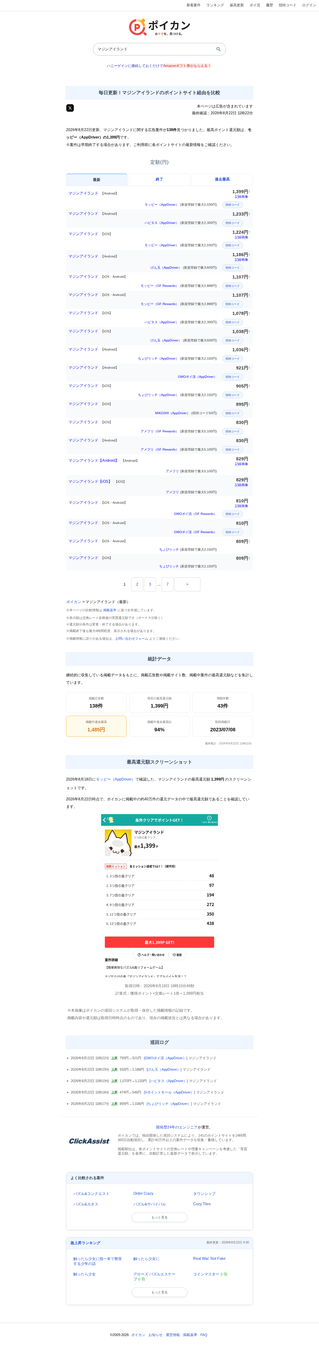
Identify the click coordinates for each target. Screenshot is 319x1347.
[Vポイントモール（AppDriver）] (169, 1092)
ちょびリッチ (188, 549)
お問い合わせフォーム (131, 638)
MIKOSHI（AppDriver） (186, 413)
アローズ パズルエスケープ (154, 1276)
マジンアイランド (93, 193)
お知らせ (156, 1335)
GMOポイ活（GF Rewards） (195, 514)
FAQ (203, 1335)
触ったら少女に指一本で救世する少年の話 (97, 1261)
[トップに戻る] (310, 1336)
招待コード (287, 5)
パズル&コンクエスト (91, 1194)
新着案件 (194, 5)
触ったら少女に (146, 1259)
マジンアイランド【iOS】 (97, 481)
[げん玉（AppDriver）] (164, 1069)
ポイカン (73, 602)
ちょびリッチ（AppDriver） (177, 358)
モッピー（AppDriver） (181, 204)
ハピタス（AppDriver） (181, 223)
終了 (159, 179)
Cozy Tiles (202, 1204)
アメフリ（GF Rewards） (179, 431)
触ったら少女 (84, 1274)
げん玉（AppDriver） (184, 267)
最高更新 (237, 5)
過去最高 (222, 179)
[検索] (218, 49)
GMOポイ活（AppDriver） (197, 376)
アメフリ (191, 471)
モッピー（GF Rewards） (179, 286)
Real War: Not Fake (209, 1258)
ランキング (215, 5)
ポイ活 (255, 5)
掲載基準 (109, 610)
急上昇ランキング (85, 1243)
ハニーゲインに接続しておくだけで (159, 66)
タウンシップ (204, 1194)
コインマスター (210, 1274)
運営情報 (173, 1335)
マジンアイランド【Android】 (103, 460)
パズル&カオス (85, 1204)
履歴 (269, 5)
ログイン (309, 5)
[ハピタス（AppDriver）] (168, 1081)
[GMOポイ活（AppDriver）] (165, 1058)
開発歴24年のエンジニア (177, 1127)
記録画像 (241, 196)
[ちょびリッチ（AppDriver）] (169, 1104)
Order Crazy (143, 1193)
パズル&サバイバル (149, 1204)
